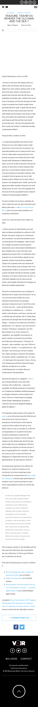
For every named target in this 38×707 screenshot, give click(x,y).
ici (16, 207)
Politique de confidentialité (18, 665)
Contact (26, 658)
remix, (4, 416)
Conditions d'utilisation (18, 668)
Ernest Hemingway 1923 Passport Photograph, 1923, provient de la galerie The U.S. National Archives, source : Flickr (19, 603)
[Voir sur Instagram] (30, 2)
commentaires (18, 618)
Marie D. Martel (24, 13)
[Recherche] (34, 2)
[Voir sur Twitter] (26, 2)
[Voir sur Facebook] (22, 2)
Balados (11, 658)
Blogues (10, 13)
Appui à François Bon (14, 578)
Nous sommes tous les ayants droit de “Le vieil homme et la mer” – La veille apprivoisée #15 (20, 587)
